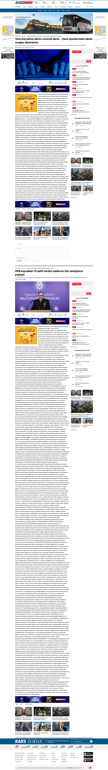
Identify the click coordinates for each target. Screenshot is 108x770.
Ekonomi (50, 6)
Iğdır (36, 6)
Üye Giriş (72, 753)
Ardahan (30, 6)
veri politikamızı (70, 767)
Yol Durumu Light (19, 757)
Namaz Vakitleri (25, 747)
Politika (68, 10)
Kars (24, 6)
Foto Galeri (63, 6)
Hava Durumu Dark (19, 755)
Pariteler (70, 747)
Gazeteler (77, 6)
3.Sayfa (39, 10)
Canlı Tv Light (18, 761)
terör (21, 704)
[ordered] (33, 260)
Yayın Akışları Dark (31, 757)
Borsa (16, 747)
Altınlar (53, 753)
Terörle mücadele (28, 704)
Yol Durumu (79, 747)
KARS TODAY (17, 36)
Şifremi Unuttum (74, 757)
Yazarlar (70, 6)
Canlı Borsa (42, 753)
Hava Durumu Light (19, 753)
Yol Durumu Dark (19, 759)
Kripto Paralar (89, 747)
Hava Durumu (44, 747)
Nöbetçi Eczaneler (31, 759)
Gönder (19, 260)
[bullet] (35, 260)
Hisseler (62, 747)
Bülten (50, 10)
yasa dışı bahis (31, 208)
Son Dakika (18, 6)
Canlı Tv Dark (30, 753)
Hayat (63, 10)
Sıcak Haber (64, 761)
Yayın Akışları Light (31, 755)
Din (54, 10)
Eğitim (58, 10)
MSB (17, 704)
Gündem (43, 6)
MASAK (23, 208)
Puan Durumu (54, 747)
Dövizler (53, 755)
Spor (56, 6)
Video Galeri (64, 755)
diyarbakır (18, 208)
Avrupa (45, 10)
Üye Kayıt (72, 755)
